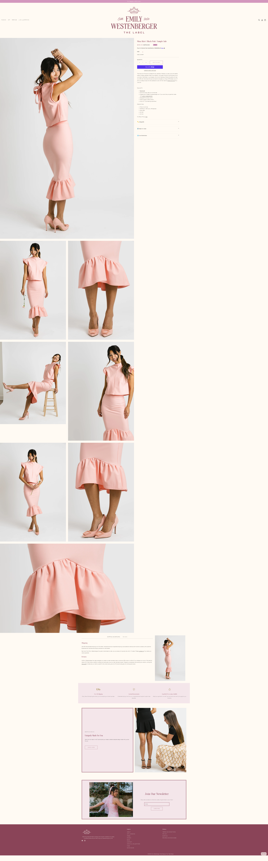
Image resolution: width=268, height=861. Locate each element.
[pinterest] (82, 841)
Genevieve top (171, 80)
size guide (84, 664)
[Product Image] (67, 138)
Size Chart (140, 54)
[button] (259, 20)
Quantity (139, 59)
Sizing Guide (130, 847)
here (146, 116)
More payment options (150, 70)
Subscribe (157, 808)
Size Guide (142, 90)
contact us (141, 651)
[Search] (259, 20)
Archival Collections (133, 843)
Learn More (91, 747)
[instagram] (84, 841)
